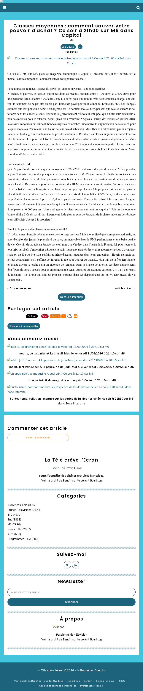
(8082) (22, 505)
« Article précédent (19, 288)
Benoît (67, 481)
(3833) (14, 519)
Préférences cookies (91, 685)
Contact (88, 680)
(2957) (19, 529)
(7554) (24, 510)
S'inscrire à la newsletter (23, 326)
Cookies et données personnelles (57, 685)
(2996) (14, 524)
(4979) (14, 514)
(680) (14, 534)
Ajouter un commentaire (38, 437)
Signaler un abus (105, 680)
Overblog (100, 670)
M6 (71, 40)
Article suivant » (125, 288)
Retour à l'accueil (71, 297)
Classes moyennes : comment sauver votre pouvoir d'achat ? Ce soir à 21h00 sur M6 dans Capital (71, 30)
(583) (23, 539)
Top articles (73, 680)
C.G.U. (122, 680)
